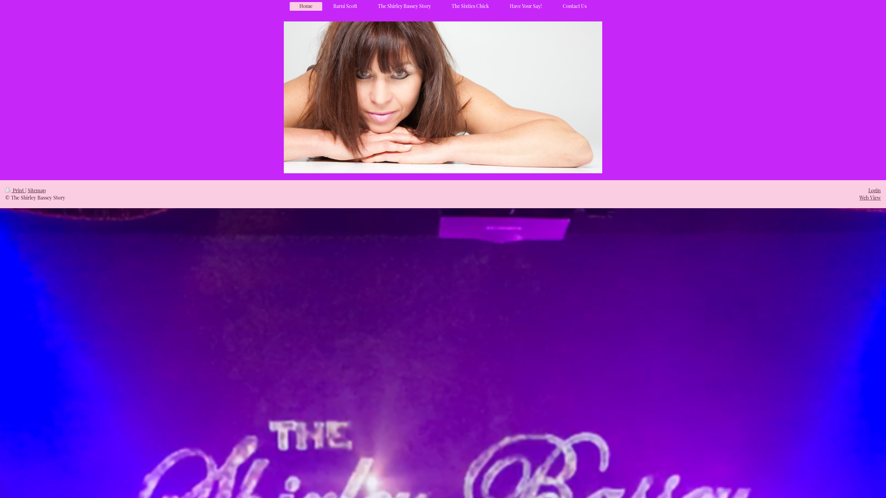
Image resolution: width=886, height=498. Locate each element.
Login (874, 190)
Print (18, 190)
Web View (870, 197)
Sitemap (37, 190)
